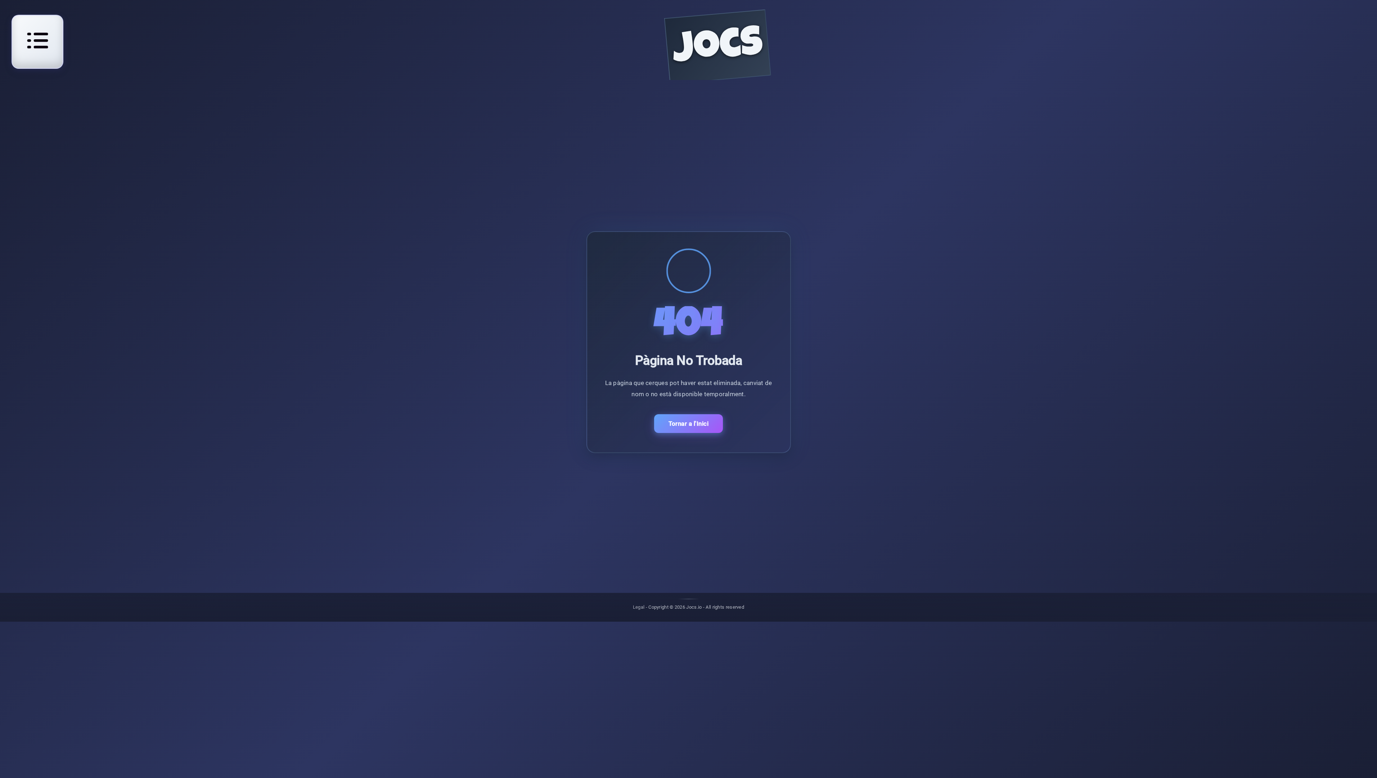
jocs (717, 48)
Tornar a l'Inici (688, 423)
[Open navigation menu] (37, 40)
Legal (639, 607)
